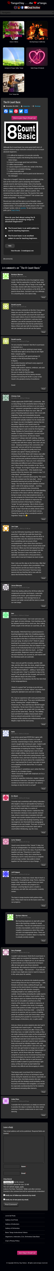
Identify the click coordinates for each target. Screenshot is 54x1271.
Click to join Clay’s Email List (24, 118)
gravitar (23, 208)
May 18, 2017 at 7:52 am (23, 917)
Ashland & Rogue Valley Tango (14, 68)
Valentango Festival (15, 7)
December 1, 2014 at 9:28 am (20, 1101)
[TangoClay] (27, 3)
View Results (15, 251)
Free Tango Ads (14, 94)
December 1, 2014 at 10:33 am (20, 952)
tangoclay (26, 106)
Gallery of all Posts (11, 1220)
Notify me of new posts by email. (17, 1200)
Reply (43, 297)
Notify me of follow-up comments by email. (20, 1195)
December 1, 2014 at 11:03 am (20, 874)
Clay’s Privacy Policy (12, 1241)
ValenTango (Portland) (37, 68)
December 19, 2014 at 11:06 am (20, 528)
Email (23, 1173)
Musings (37, 106)
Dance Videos (14, 42)
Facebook (22, 7)
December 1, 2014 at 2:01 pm (20, 734)
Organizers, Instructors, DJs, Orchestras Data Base (22, 1237)
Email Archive (32, 7)
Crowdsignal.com (27, 251)
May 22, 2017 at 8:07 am (18, 306)
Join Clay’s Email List (27, 1253)
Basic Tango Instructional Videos (16, 1232)
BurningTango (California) (37, 42)
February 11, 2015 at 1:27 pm (20, 341)
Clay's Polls (15, 210)
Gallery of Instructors (12, 1224)
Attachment (7, 1179)
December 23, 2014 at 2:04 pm (20, 398)
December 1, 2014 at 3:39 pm (20, 615)
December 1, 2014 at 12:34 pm (20, 798)
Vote (9, 246)
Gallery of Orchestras (12, 1228)
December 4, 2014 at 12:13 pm (20, 587)
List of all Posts (10, 1216)
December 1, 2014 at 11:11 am (20, 842)
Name (23, 1166)
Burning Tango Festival (18, 7)
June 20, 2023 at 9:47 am (18, 276)
